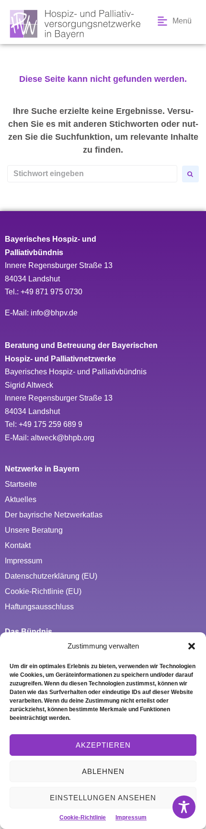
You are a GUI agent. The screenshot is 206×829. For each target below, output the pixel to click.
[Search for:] (92, 173)
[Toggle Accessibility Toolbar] (184, 807)
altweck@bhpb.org (62, 438)
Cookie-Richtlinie (82, 817)
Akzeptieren (103, 745)
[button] (191, 646)
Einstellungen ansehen (103, 798)
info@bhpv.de (54, 313)
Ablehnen (103, 771)
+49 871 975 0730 (51, 292)
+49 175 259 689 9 (50, 424)
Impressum (131, 817)
